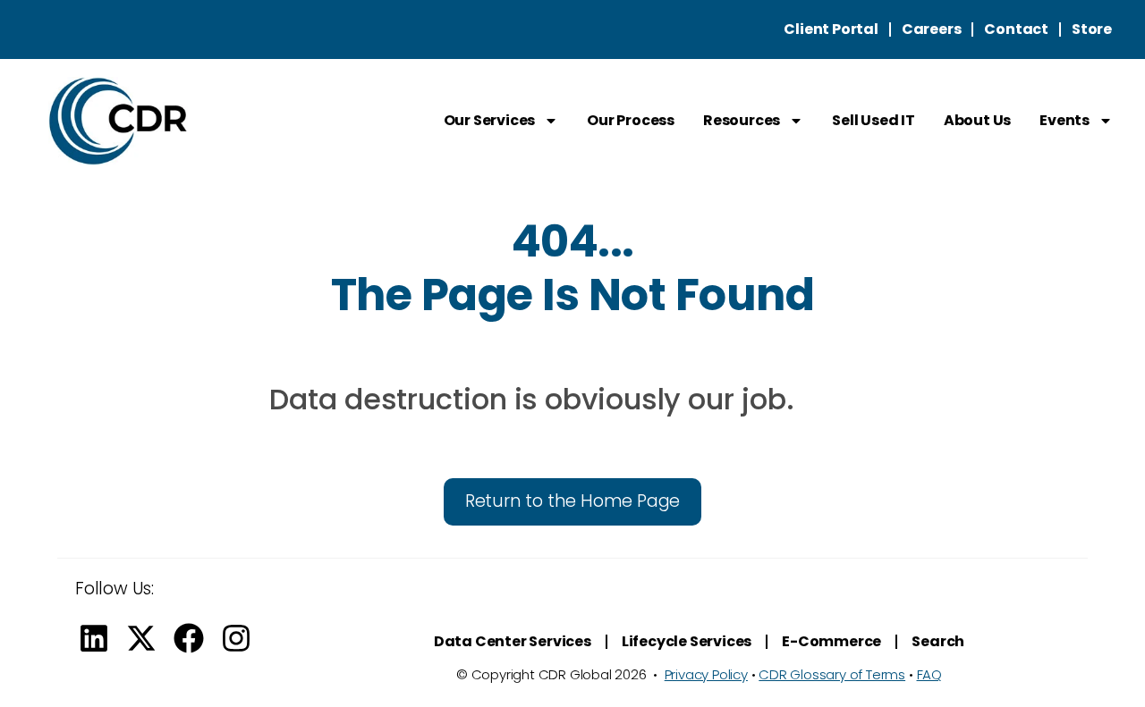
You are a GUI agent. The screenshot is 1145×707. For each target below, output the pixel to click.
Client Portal (831, 29)
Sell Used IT (873, 120)
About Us (977, 120)
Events (1064, 120)
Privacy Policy (706, 674)
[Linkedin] (94, 638)
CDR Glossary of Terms (832, 674)
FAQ (929, 674)
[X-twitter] (141, 638)
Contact (1016, 29)
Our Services (490, 120)
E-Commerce (831, 641)
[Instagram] (236, 638)
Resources (741, 120)
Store (1092, 29)
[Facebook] (189, 638)
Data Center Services (512, 641)
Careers (932, 29)
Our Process (630, 120)
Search (938, 641)
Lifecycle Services (686, 641)
